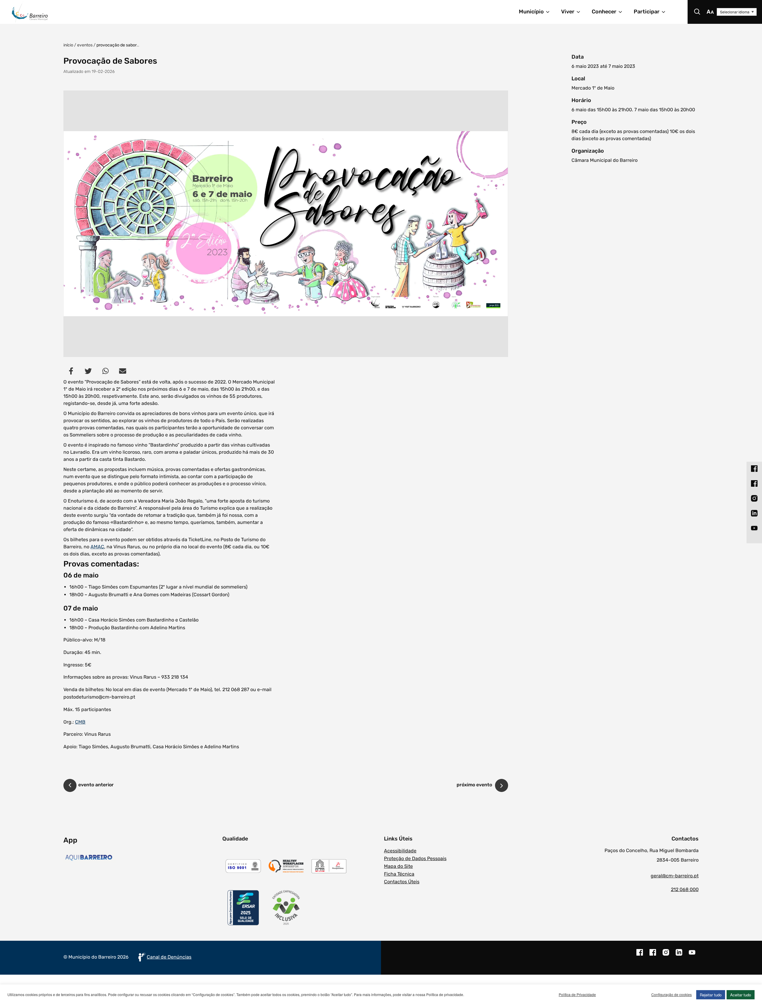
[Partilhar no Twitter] (88, 371)
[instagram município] (665, 955)
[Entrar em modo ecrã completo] (285, 223)
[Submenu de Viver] (581, 11)
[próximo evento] (501, 785)
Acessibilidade (400, 851)
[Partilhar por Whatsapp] (105, 371)
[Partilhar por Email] (122, 371)
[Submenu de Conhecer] (623, 11)
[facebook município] (639, 955)
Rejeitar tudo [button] (711, 995)
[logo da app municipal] (141, 857)
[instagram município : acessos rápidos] (754, 498)
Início (68, 45)
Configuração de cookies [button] (671, 994)
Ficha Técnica (399, 874)
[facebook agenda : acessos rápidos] (754, 483)
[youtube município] (692, 955)
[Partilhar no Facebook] (70, 371)
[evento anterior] (69, 786)
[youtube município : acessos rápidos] (754, 527)
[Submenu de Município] (550, 11)
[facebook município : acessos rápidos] (754, 468)
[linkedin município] (679, 955)
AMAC (97, 547)
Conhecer (604, 11)
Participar (647, 11)
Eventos (85, 45)
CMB (80, 722)
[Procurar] (697, 11)
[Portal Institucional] (144, 12)
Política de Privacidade (577, 994)
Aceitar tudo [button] (740, 995)
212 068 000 (684, 889)
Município (531, 11)
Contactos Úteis (401, 882)
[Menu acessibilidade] (710, 12)
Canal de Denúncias (169, 957)
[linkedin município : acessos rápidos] (754, 512)
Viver (567, 11)
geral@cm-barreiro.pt (674, 876)
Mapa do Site (398, 866)
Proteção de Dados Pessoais (415, 858)
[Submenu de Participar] (666, 11)
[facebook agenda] (652, 955)
